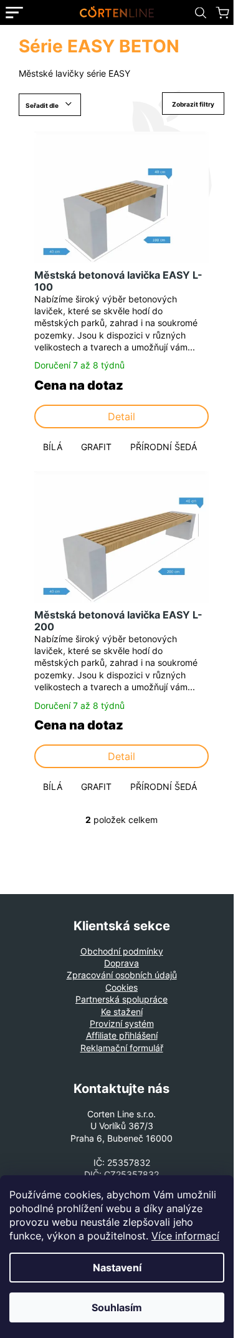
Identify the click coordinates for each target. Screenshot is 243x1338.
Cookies (121, 987)
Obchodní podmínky (121, 951)
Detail (121, 416)
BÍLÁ (52, 446)
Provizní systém (122, 1023)
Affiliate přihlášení (122, 1035)
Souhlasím (117, 1307)
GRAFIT (96, 446)
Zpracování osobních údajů (122, 975)
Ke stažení (122, 1011)
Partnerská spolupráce (121, 999)
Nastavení (117, 1267)
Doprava (121, 963)
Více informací (185, 1236)
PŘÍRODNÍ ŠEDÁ (163, 446)
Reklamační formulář (121, 1047)
